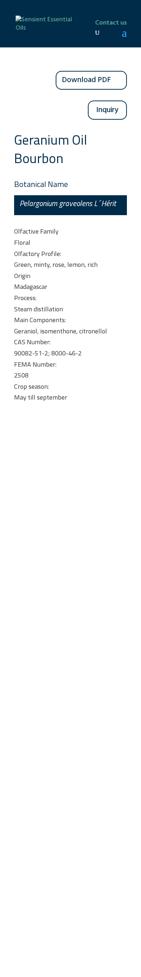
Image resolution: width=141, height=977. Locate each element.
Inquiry (107, 110)
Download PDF (86, 80)
